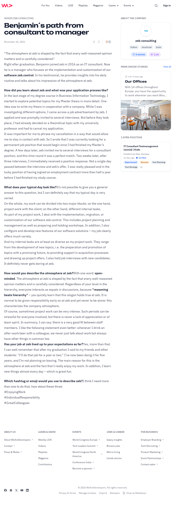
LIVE (70, 5)
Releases (115, 493)
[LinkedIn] (27, 490)
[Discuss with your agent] (108, 41)
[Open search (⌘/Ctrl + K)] (156, 5)
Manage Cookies (87, 493)
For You (46, 5)
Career (112, 5)
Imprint (103, 493)
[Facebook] (5, 490)
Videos (59, 5)
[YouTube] (22, 490)
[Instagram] (11, 490)
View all (167, 66)
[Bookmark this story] (99, 42)
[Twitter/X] (16, 490)
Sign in (167, 5)
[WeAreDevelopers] (6, 5)
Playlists (83, 5)
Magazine (98, 5)
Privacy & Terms (67, 493)
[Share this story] (94, 42)
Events (127, 5)
